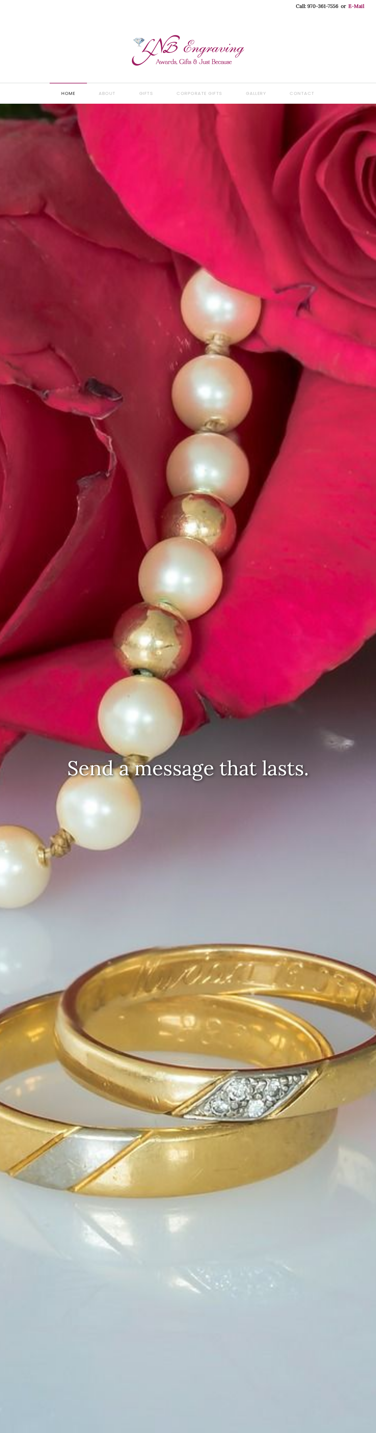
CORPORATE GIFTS (199, 93)
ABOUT (107, 93)
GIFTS (146, 93)
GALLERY (256, 93)
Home (68, 93)
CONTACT (302, 93)
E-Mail (356, 6)
